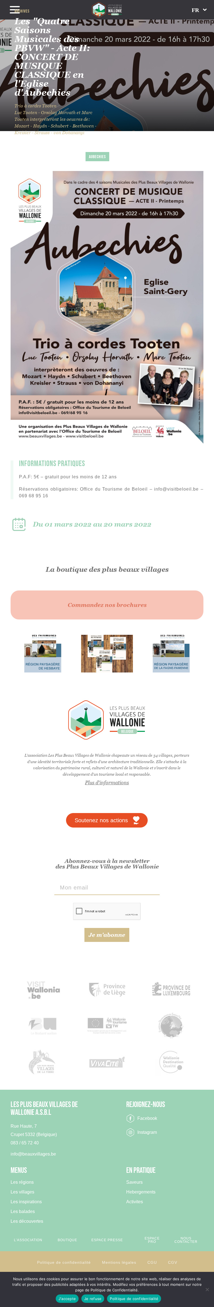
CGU (152, 1262)
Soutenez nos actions (101, 820)
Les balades (23, 1211)
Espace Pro (152, 1240)
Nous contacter (186, 1240)
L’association (28, 1240)
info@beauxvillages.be (33, 1154)
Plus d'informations (107, 782)
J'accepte (67, 1298)
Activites (134, 1202)
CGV (172, 1262)
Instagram (147, 1132)
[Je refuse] (207, 1289)
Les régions (22, 1182)
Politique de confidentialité (64, 1262)
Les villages (22, 1192)
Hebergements (140, 1192)
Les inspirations (26, 1202)
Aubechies (97, 157)
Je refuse (92, 1298)
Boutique (67, 1240)
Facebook (147, 1118)
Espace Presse (107, 1240)
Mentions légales (119, 1262)
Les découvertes (27, 1221)
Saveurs (134, 1182)
